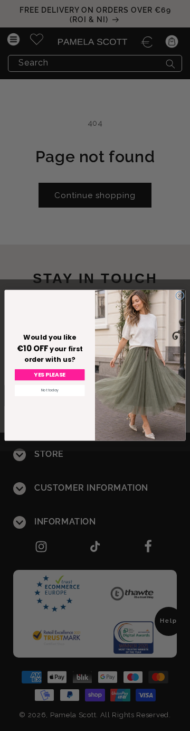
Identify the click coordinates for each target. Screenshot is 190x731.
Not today (50, 390)
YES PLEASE (49, 375)
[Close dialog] (180, 295)
